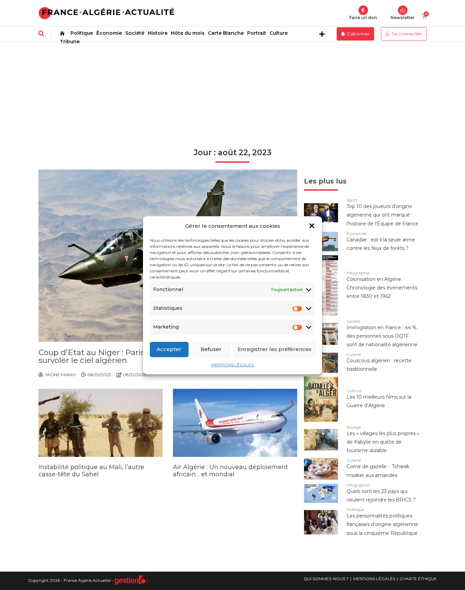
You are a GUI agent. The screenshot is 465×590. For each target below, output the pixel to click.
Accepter (169, 349)
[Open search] (41, 33)
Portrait (256, 33)
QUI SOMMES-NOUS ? (326, 578)
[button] (311, 225)
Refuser (211, 349)
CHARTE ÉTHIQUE (418, 578)
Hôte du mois (188, 33)
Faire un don (363, 17)
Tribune (70, 41)
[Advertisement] (232, 92)
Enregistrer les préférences (274, 349)
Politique (81, 33)
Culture (279, 33)
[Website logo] (106, 13)
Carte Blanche (226, 33)
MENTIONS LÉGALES (232, 364)
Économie (109, 33)
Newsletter (402, 17)
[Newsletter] (402, 10)
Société (134, 33)
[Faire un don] (363, 10)
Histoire (157, 33)
